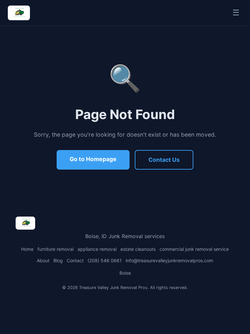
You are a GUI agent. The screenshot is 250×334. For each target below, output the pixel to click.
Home (27, 249)
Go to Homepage (93, 159)
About (43, 260)
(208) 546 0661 (105, 260)
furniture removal (55, 249)
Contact (75, 260)
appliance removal (97, 249)
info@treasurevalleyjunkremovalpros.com (169, 260)
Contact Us (164, 159)
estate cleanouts (138, 249)
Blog (58, 260)
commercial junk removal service (194, 249)
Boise (125, 273)
